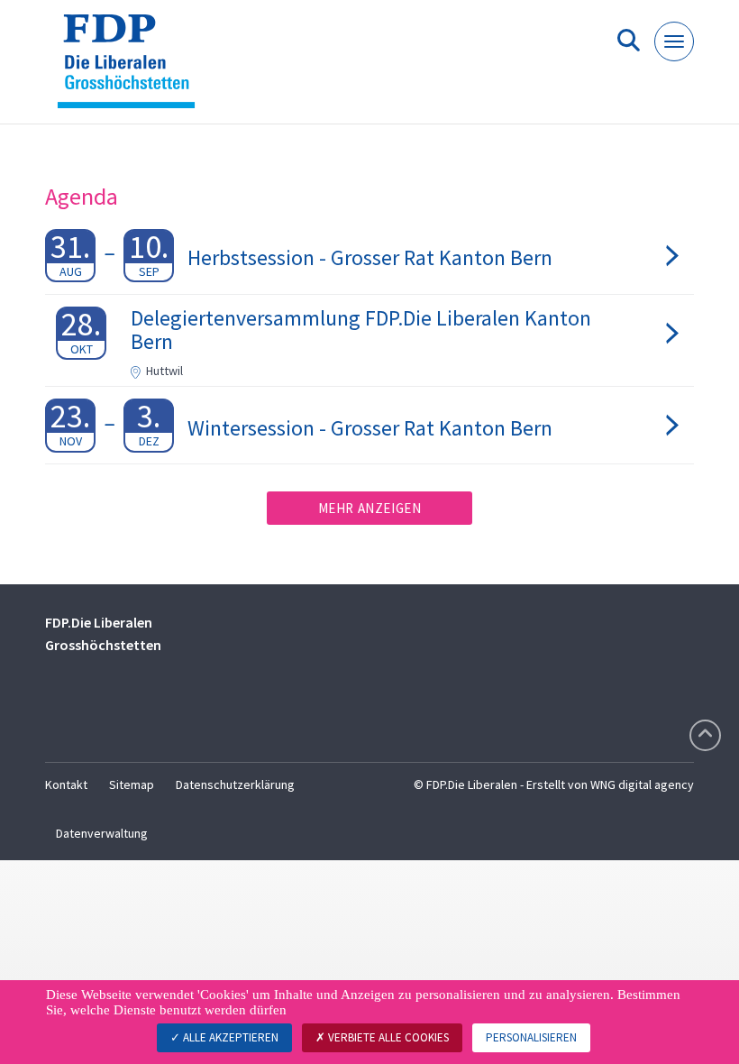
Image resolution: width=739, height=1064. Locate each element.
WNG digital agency (642, 784)
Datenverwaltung (102, 833)
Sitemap (131, 784)
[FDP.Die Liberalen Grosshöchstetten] (133, 69)
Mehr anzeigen (370, 508)
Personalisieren (531, 1037)
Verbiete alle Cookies (387, 1037)
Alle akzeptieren (229, 1037)
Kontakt (66, 784)
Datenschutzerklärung (235, 784)
